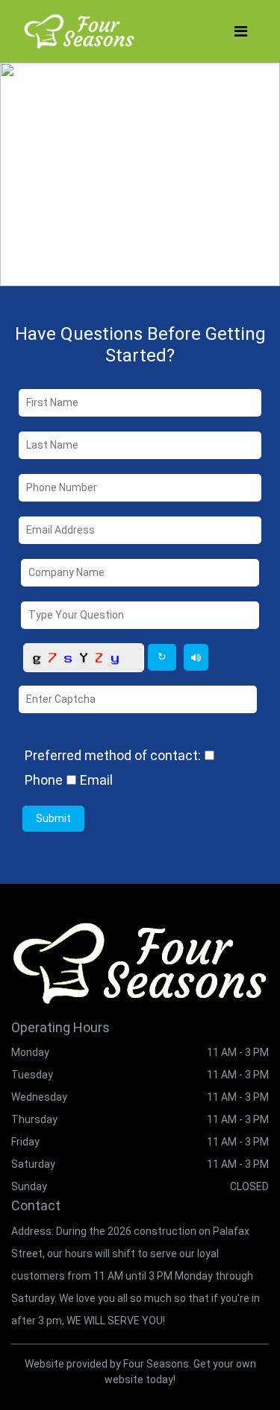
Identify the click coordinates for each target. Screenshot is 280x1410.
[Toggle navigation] (241, 31)
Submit (53, 818)
